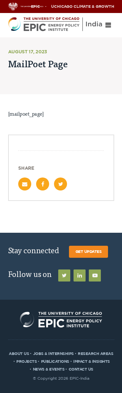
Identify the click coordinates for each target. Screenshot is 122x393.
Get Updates (88, 252)
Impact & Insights (91, 361)
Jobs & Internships (53, 354)
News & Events (49, 369)
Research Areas (95, 354)
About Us (19, 354)
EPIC (35, 6)
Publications (55, 361)
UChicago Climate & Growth (82, 6)
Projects (26, 361)
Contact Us (81, 369)
